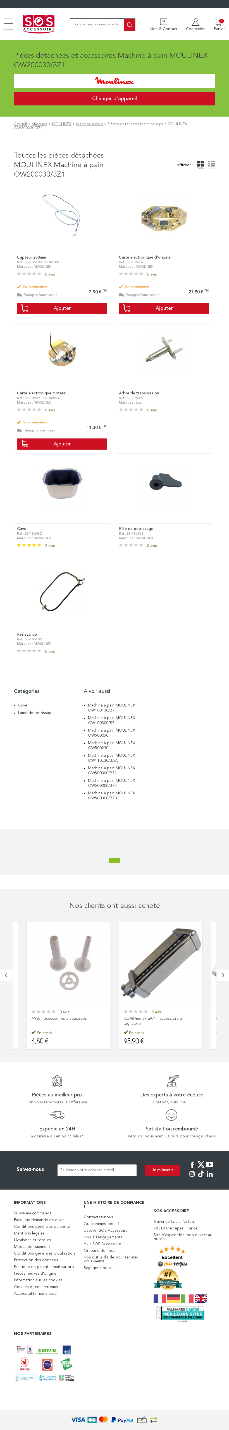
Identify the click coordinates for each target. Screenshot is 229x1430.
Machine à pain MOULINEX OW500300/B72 (111, 783)
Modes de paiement (32, 1247)
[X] (201, 1168)
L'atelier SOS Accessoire (106, 1231)
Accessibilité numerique (35, 1294)
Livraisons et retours (32, 1240)
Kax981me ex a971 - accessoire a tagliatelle (61, 1021)
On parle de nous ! (100, 1251)
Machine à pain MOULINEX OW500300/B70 (111, 795)
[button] (6, 975)
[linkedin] (209, 1178)
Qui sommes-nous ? (102, 1224)
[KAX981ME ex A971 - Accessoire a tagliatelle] (68, 963)
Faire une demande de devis (39, 1220)
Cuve (22, 705)
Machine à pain (89, 124)
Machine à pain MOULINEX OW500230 (111, 745)
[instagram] (192, 1178)
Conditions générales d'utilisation (44, 1253)
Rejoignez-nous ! (99, 1268)
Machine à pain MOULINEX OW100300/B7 (111, 720)
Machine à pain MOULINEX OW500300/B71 (111, 770)
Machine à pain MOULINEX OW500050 (111, 733)
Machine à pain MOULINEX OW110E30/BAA (111, 758)
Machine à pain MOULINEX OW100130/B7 (111, 707)
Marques (39, 124)
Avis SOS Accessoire (102, 1244)
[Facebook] (192, 1168)
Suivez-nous (30, 1169)
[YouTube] (209, 1168)
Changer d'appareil (114, 98)
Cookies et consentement (37, 1287)
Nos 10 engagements (103, 1237)
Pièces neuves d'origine (35, 1273)
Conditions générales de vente (42, 1227)
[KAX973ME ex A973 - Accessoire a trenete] (160, 963)
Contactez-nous (98, 1217)
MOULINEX (61, 124)
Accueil (20, 124)
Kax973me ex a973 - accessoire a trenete (160, 1019)
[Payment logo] (114, 1420)
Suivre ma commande (33, 1213)
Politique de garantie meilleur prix (44, 1267)
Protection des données (36, 1260)
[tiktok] (201, 1178)
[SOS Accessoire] (38, 24)
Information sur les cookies (38, 1280)
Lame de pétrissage (36, 713)
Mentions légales (29, 1233)
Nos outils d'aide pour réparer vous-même (111, 1259)
